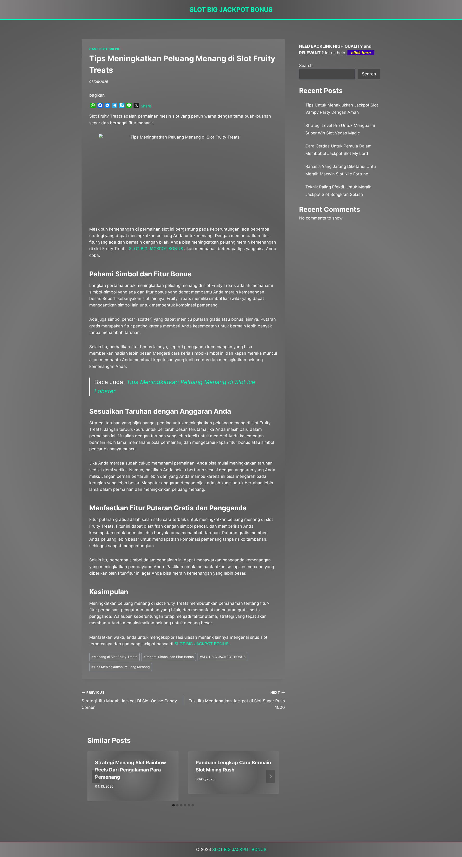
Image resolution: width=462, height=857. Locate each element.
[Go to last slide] (96, 776)
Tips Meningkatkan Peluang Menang (120, 667)
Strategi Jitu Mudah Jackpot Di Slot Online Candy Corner (129, 700)
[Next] (270, 776)
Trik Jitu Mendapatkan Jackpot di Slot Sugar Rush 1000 (237, 700)
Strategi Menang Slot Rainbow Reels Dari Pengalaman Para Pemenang (130, 770)
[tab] (173, 805)
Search (306, 65)
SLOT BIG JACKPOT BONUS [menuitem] (156, 248)
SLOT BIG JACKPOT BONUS (223, 657)
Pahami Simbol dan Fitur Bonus (168, 657)
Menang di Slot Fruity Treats (114, 657)
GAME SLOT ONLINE (104, 49)
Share (146, 106)
